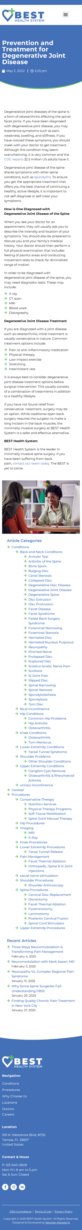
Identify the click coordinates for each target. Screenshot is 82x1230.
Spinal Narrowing (42, 685)
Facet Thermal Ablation (47, 861)
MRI (31, 833)
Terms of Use (43, 1211)
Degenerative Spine (43, 595)
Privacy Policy (64, 1211)
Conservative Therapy (37, 799)
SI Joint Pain (38, 676)
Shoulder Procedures (37, 880)
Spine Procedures (34, 890)
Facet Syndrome (41, 614)
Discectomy (38, 899)
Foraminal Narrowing (45, 628)
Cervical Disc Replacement (49, 895)
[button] (65, 14)
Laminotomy (38, 914)
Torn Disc (35, 704)
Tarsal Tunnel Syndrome (47, 752)
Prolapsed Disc (40, 657)
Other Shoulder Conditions (49, 761)
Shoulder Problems (35, 756)
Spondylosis (38, 699)
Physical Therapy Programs (50, 809)
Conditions (20, 547)
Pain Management (34, 857)
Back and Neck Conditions (41, 552)
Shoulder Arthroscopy (45, 885)
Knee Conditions (33, 733)
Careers (8, 1114)
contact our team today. (31, 463)
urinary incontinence (36, 785)
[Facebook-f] (5, 1187)
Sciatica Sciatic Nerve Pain (49, 666)
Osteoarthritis (39, 728)
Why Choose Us (14, 1096)
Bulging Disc (38, 571)
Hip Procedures (32, 823)
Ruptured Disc (39, 661)
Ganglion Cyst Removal (47, 771)
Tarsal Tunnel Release (45, 852)
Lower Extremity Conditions (42, 747)
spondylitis (42, 177)
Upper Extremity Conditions (42, 766)
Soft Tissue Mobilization (47, 814)
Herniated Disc (40, 638)
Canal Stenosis (40, 576)
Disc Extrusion (39, 599)
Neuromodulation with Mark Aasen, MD (43, 962)
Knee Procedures (34, 842)
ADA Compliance (21, 1211)
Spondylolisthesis (42, 695)
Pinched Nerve (40, 652)
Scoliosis (35, 671)
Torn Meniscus (40, 742)
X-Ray (33, 838)
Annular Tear (38, 556)
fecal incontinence (34, 709)
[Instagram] (14, 1187)
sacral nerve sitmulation (39, 876)
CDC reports (13, 159)
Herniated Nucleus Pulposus (51, 642)
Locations (9, 1102)
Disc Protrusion (40, 604)
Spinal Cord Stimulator (46, 923)
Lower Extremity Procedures (42, 847)
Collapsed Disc (40, 580)
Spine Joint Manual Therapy (50, 818)
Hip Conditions (32, 714)
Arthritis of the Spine (44, 561)
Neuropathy (37, 647)
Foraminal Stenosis (43, 633)
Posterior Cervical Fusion (48, 918)
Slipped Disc (38, 680)
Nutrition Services (42, 804)
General (18, 790)
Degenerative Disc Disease (49, 585)
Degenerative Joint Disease (49, 590)
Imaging (26, 828)
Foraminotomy (40, 909)
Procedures (21, 795)
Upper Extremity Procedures (42, 928)
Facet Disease (39, 609)
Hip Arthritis (38, 723)
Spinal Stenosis (40, 690)
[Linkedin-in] (22, 1187)
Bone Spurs (37, 566)
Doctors (8, 1109)
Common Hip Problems (47, 718)
